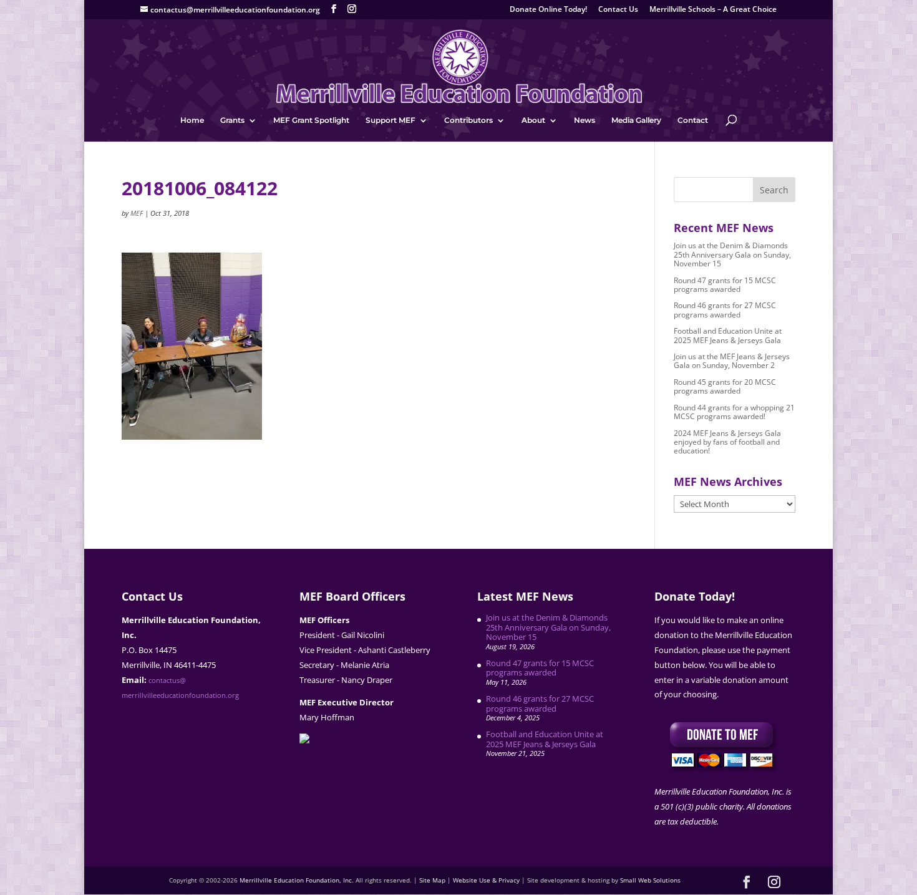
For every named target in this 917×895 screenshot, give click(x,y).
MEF (136, 213)
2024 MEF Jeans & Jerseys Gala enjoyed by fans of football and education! (727, 442)
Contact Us (618, 10)
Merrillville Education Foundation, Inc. (297, 880)
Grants (232, 120)
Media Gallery (636, 120)
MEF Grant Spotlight (311, 120)
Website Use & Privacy (486, 880)
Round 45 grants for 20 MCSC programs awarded (725, 386)
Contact (692, 120)
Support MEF (390, 120)
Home (192, 120)
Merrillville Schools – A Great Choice (713, 10)
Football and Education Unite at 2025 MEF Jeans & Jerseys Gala (728, 335)
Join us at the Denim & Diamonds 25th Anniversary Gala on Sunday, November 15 (732, 254)
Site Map (432, 880)
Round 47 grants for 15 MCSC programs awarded (725, 284)
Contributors (468, 120)
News (584, 120)
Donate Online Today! (548, 10)
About (533, 120)
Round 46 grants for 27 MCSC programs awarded (725, 309)
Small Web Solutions (650, 880)
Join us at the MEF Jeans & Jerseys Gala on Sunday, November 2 (732, 360)
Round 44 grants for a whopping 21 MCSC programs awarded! (734, 412)
